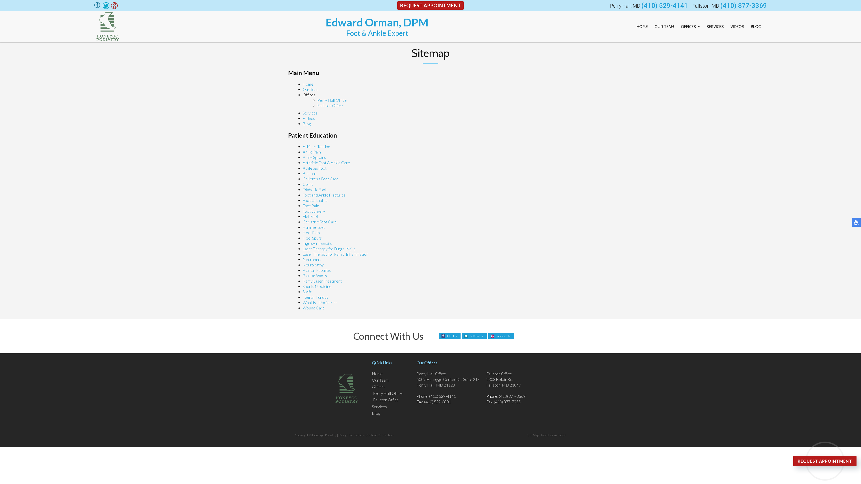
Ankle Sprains (314, 157)
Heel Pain (311, 232)
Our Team (664, 26)
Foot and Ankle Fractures (324, 194)
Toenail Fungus (315, 297)
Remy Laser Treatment (322, 281)
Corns (308, 184)
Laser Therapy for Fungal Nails (329, 248)
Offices (688, 26)
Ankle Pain (312, 151)
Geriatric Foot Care (320, 221)
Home (642, 26)
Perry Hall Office (332, 100)
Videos (737, 26)
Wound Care (314, 307)
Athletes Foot (315, 168)
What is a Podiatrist (320, 302)
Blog (756, 26)
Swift (307, 291)
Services (715, 26)
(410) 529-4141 (664, 6)
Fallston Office (330, 105)
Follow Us (476, 336)
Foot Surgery (314, 211)
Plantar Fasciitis (317, 270)
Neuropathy (313, 264)
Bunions (310, 173)
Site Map (533, 435)
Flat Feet (310, 216)
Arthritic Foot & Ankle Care (326, 162)
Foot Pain (311, 205)
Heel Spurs (312, 238)
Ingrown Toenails (317, 243)
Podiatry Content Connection (373, 435)
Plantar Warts (315, 275)
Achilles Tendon (316, 146)
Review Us (503, 336)
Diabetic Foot (315, 189)
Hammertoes (314, 227)
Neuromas (312, 259)
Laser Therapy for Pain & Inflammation (335, 254)
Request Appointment (430, 5)
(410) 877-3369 (743, 6)
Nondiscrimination (553, 435)
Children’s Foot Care (321, 178)
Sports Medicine (317, 286)
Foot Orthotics (315, 200)
